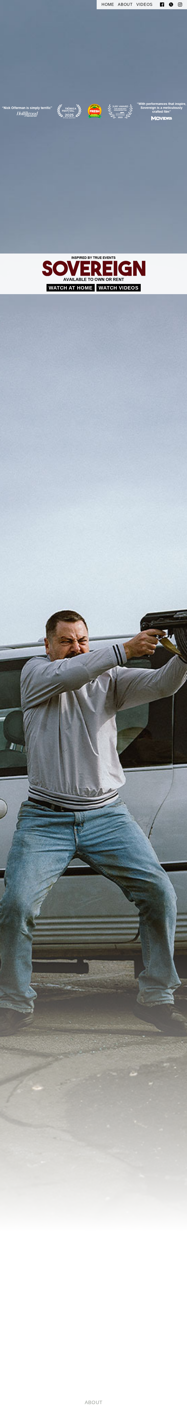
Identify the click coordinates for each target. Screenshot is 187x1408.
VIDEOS (144, 4)
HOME (108, 4)
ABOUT (125, 4)
